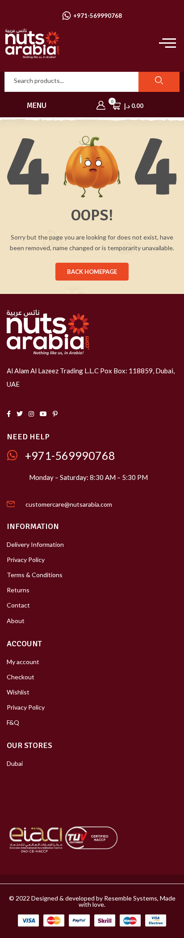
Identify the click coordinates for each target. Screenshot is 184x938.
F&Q (13, 722)
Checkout (20, 677)
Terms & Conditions (35, 575)
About (16, 620)
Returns (18, 590)
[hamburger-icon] (165, 43)
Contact (18, 605)
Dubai (15, 763)
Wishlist (18, 692)
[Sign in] (100, 106)
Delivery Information (35, 544)
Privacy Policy (26, 559)
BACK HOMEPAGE (92, 271)
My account (23, 661)
